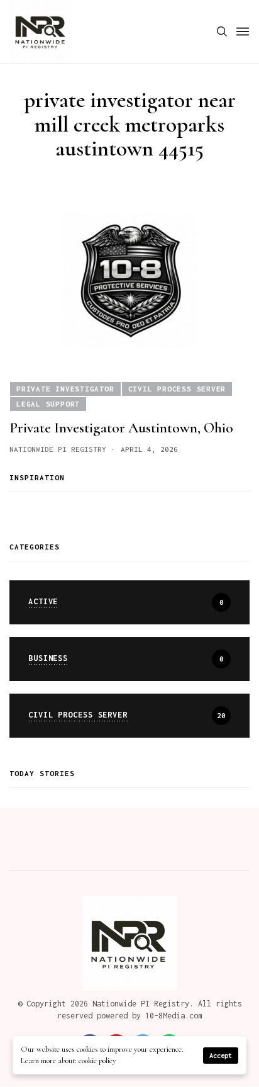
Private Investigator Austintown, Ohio (121, 428)
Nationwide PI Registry (57, 449)
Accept (220, 1055)
